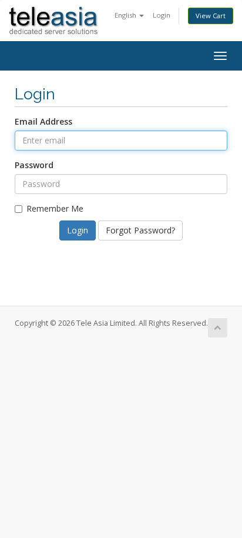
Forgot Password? (140, 230)
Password (34, 165)
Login (161, 15)
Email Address (43, 121)
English (126, 15)
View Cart (211, 15)
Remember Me (54, 208)
